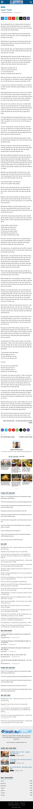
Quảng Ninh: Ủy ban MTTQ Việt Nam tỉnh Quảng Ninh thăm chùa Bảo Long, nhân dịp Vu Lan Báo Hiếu (16, 585)
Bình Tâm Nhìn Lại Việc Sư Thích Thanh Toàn (13, 654)
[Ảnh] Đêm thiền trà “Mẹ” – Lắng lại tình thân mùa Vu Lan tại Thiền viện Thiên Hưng (16, 548)
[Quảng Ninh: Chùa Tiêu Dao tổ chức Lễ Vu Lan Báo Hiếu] (6, 463)
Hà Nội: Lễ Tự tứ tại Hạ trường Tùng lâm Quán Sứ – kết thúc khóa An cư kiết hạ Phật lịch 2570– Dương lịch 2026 (16, 565)
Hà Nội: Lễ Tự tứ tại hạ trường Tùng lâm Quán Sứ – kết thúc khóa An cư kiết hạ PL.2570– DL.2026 (27, 469)
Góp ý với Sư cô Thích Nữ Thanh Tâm (15, 539)
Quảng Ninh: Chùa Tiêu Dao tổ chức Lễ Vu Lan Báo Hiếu (5, 468)
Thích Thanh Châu (5, 519)
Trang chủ (2, 5)
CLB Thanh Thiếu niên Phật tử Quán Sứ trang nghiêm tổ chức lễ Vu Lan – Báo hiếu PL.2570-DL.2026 (16, 610)
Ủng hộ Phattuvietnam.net (14, 804)
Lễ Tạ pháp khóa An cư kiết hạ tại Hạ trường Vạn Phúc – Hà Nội (16, 622)
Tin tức (7, 5)
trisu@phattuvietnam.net (21, 742)
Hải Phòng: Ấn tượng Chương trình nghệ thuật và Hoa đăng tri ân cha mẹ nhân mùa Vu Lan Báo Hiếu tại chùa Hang (16, 626)
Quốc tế (2, 790)
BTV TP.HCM (3, 644)
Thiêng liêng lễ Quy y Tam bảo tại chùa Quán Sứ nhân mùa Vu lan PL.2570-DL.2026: (16, 593)
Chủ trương (10, 803)
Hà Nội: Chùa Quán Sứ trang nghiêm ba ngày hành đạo (27, 483)
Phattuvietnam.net (5, 637)
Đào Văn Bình (4, 651)
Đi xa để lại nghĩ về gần (8, 437)
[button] (30, 2)
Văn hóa (3, 795)
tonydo (2, 505)
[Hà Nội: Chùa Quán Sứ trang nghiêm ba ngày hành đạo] (27, 477)
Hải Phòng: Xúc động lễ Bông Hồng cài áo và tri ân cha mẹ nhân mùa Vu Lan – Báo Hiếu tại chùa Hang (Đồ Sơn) (16, 619)
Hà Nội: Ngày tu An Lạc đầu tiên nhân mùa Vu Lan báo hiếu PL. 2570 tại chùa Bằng (15, 606)
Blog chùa (12, 755)
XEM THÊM (21, 456)
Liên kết (23, 804)
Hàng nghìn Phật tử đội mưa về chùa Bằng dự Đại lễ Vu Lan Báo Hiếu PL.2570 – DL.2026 (16, 597)
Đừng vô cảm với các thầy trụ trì (13, 530)
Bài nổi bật (3, 785)
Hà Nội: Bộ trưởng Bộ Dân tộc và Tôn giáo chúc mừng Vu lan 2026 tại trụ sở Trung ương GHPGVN (16, 483)
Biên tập (16, 803)
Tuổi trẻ (2, 788)
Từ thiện (3, 793)
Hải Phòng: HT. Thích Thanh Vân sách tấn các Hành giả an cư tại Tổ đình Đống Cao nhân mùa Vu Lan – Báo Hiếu (16, 614)
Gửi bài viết (22, 803)
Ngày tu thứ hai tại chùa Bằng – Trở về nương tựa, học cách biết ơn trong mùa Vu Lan (16, 602)
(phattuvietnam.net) (7, 12)
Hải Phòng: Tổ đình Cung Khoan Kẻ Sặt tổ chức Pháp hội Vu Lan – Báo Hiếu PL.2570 (16, 569)
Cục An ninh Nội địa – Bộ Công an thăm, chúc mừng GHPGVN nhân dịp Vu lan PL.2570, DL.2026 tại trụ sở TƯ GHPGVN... (16, 470)
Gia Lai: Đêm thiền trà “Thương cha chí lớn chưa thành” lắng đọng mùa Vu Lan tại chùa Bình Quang (16, 589)
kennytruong (3, 510)
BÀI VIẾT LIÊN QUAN (13, 456)
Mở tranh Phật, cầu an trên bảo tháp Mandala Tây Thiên (20, 501)
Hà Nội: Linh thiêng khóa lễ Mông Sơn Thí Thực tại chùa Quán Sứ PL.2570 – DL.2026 (5, 483)
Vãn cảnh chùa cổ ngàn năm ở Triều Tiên (18, 510)
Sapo (19, 807)
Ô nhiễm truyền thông (25, 437)
